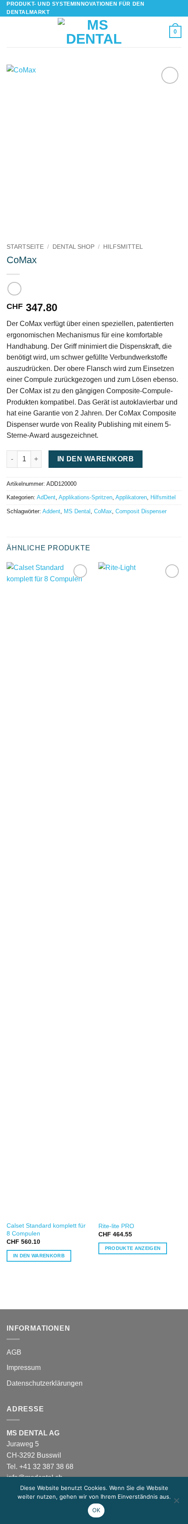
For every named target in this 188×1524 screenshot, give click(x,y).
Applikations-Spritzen (85, 497)
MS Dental (77, 511)
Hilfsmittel (123, 247)
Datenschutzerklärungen (45, 1383)
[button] (12, 32)
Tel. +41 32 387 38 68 (40, 1466)
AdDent (46, 497)
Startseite (25, 247)
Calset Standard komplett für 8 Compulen (46, 1229)
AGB (14, 1352)
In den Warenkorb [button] (39, 1255)
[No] (176, 1503)
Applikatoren (131, 497)
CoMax (103, 511)
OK (96, 1510)
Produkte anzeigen (133, 1248)
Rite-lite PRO (116, 1226)
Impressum (24, 1367)
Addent (51, 511)
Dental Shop (73, 247)
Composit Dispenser (141, 511)
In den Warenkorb (95, 459)
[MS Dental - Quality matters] (94, 32)
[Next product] (14, 288)
